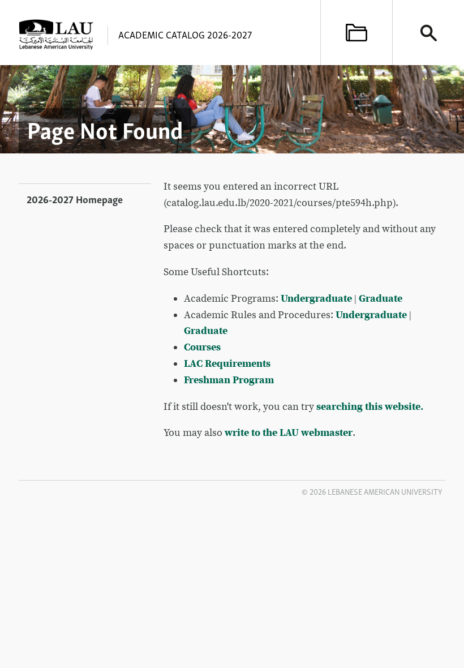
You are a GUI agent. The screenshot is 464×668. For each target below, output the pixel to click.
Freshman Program (229, 380)
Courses (202, 347)
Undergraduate (316, 298)
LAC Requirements (227, 363)
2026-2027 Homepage (75, 199)
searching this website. (369, 406)
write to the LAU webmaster (289, 432)
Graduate (380, 298)
